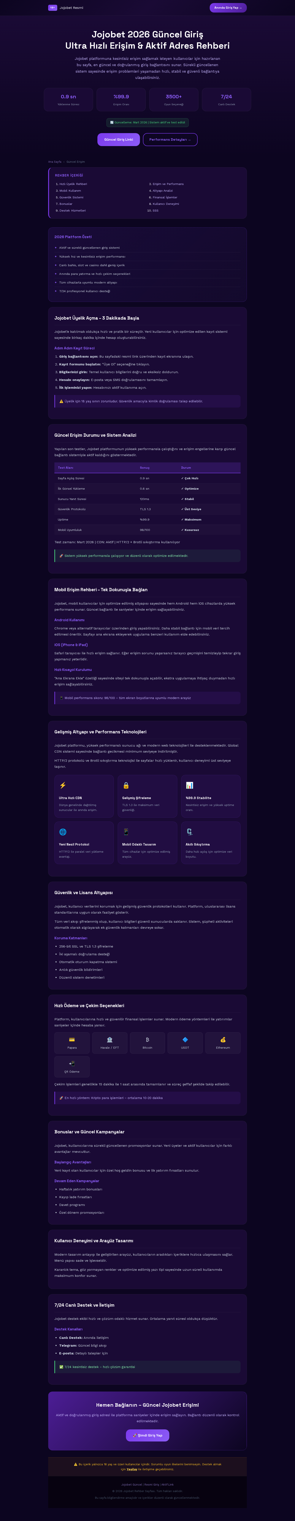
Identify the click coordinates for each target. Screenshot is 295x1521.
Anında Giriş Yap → (228, 8)
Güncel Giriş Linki (118, 139)
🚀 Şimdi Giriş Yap (147, 1435)
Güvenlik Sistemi (71, 197)
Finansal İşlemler (165, 197)
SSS (156, 210)
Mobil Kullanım (70, 190)
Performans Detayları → (170, 139)
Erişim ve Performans (168, 184)
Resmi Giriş (151, 1484)
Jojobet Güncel (131, 1484)
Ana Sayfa (54, 161)
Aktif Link (167, 1484)
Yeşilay (132, 1469)
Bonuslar (65, 203)
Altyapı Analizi (163, 190)
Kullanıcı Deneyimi (166, 203)
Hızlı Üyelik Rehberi (73, 184)
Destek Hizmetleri (72, 210)
